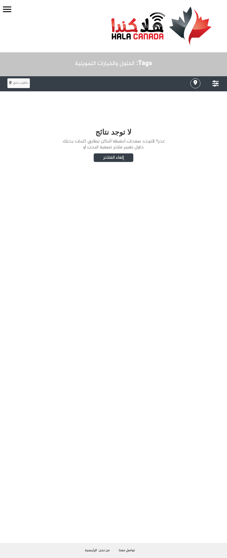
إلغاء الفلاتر (113, 158)
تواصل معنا (127, 550)
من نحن (104, 550)
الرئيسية (91, 550)
